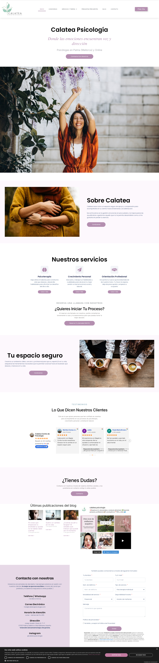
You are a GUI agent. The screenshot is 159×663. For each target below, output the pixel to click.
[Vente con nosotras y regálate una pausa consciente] (105, 523)
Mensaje (86, 604)
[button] (53, 661)
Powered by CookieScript (151, 662)
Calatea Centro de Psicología (42, 435)
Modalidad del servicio (91, 595)
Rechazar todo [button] (141, 655)
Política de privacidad (91, 620)
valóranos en (40, 446)
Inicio (42, 9)
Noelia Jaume (68, 430)
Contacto (114, 9)
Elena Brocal (116, 430)
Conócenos (53, 9)
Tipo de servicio (121, 585)
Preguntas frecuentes (90, 9)
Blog (104, 9)
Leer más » (31, 535)
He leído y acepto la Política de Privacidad (100, 623)
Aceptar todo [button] (116, 655)
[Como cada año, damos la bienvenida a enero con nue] (105, 540)
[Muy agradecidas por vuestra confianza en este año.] (123, 540)
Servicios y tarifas (68, 9)
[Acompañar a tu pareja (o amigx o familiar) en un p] (88, 523)
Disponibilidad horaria (123, 595)
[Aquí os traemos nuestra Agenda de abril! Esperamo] (123, 523)
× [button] (157, 649)
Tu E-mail (118, 575)
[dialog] (79, 655)
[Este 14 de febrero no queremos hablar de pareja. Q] (88, 540)
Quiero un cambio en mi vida (53, 524)
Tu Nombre (87, 575)
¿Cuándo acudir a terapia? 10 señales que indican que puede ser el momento (70, 527)
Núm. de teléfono (89, 585)
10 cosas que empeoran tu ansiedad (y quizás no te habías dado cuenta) (35, 527)
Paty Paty (91, 430)
